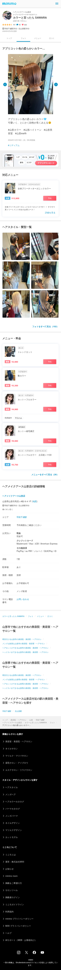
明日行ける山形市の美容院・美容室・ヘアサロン (21, 639)
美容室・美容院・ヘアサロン (18, 741)
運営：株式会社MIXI (14, 861)
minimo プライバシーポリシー (19, 918)
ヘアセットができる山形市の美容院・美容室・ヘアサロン (25, 647)
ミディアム (14, 145)
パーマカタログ (12, 808)
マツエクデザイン (13, 830)
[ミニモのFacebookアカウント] (34, 953)
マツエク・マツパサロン (16, 755)
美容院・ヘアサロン (19, 719)
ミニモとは (10, 854)
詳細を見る (50, 212)
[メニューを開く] (57, 3)
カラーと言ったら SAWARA (36, 722)
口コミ (51, 38)
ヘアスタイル (11, 787)
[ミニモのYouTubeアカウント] (42, 952)
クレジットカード (25, 540)
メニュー (37, 38)
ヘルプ (8, 932)
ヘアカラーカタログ (14, 801)
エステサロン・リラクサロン (18, 769)
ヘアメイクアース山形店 (12, 722)
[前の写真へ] (5, 84)
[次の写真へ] (56, 84)
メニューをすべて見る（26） (45, 474)
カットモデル (11, 837)
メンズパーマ (11, 815)
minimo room (11, 875)
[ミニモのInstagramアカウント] (18, 953)
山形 (31, 719)
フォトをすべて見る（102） (45, 326)
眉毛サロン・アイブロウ (16, 762)
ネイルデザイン (12, 822)
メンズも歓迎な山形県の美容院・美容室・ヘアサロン (23, 679)
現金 (19, 533)
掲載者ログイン (12, 897)
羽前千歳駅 (40, 719)
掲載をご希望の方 (13, 883)
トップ (5, 719)
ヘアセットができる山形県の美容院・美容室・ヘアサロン (25, 683)
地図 (35, 501)
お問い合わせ (23, 599)
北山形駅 (18, 711)
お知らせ (9, 868)
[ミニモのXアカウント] (26, 953)
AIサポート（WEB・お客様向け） (21, 940)
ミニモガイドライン (14, 904)
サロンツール (11, 890)
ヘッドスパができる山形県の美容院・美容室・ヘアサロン (25, 688)
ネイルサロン (11, 748)
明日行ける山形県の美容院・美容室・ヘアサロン (21, 675)
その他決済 (22, 547)
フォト (52, 722)
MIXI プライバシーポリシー (18, 925)
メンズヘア (10, 794)
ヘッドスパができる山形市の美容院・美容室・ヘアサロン (25, 652)
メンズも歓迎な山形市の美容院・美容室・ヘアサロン (23, 643)
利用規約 (9, 911)
